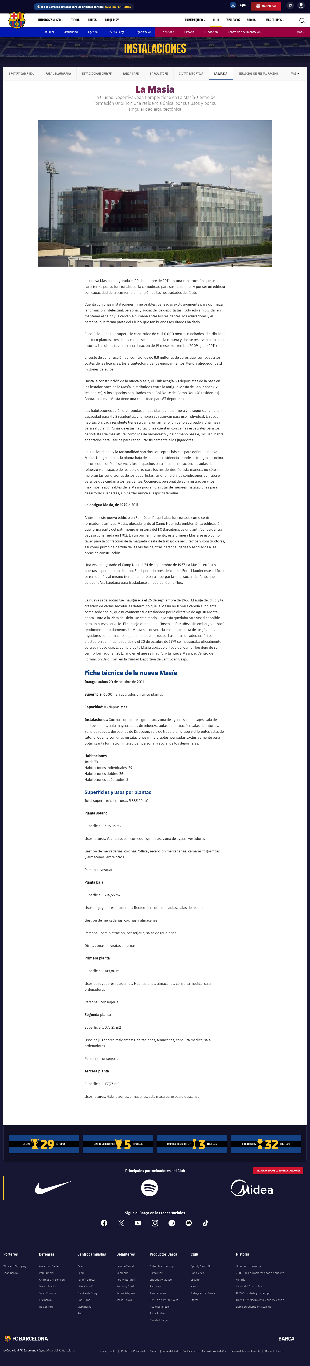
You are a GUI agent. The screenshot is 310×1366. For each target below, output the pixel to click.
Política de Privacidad (133, 1350)
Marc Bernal (84, 1306)
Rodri (80, 1313)
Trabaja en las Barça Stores (203, 1296)
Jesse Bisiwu (124, 1300)
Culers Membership (162, 1266)
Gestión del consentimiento (245, 1350)
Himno (195, 1286)
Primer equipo (194, 20)
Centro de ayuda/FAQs (213, 1350)
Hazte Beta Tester (160, 1306)
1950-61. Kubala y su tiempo (253, 1293)
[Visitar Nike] (53, 1187)
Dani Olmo (83, 1300)
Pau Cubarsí (46, 1273)
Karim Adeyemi (125, 1293)
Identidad (168, 32)
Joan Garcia (10, 1273)
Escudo (195, 1279)
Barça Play (112, 20)
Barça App (156, 1286)
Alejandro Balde (49, 1266)
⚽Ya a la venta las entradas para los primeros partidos (84, 6)
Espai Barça (233, 20)
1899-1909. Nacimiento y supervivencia (260, 1300)
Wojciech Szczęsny (14, 1266)
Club (216, 20)
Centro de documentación (244, 32)
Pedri (80, 1273)
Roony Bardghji (126, 1279)
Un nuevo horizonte (248, 1266)
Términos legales (107, 1350)
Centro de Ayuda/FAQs (164, 1300)
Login (239, 5)
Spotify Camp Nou (202, 1266)
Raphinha (122, 1273)
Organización (143, 32)
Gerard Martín (47, 1286)
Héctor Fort (46, 1306)
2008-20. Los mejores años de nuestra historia (260, 1276)
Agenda (93, 32)
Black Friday (157, 1313)
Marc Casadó (85, 1286)
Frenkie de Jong (87, 1293)
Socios (251, 20)
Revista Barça (116, 32)
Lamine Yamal (125, 1266)
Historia (189, 32)
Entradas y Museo (49, 20)
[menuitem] (301, 4)
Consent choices (274, 1350)
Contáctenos (189, 1350)
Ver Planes (269, 6)
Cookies (154, 1350)
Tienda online (158, 1293)
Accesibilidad (170, 1350)
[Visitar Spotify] (149, 1187)
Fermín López (85, 1279)
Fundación (211, 32)
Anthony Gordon (126, 1286)
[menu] (301, 5)
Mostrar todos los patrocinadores (278, 1170)
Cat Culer (48, 32)
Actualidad (71, 32)
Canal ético (197, 1273)
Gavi (80, 1266)
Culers (92, 20)
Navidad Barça (159, 1320)
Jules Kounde (47, 1293)
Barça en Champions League (253, 1306)
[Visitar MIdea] (252, 1187)
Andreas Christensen (52, 1279)
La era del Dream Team (250, 1286)
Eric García (45, 1300)
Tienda (75, 20)
